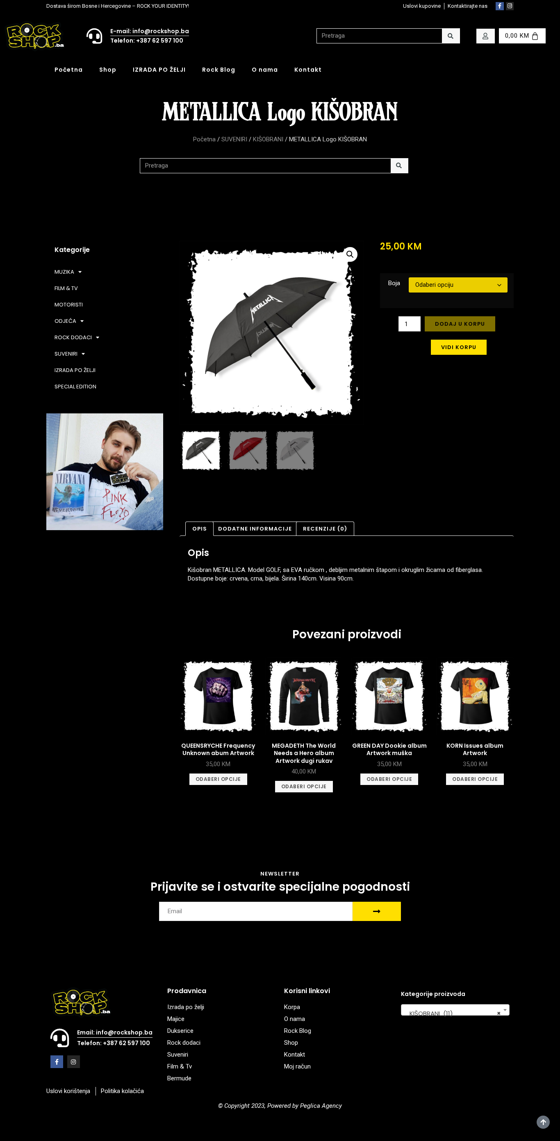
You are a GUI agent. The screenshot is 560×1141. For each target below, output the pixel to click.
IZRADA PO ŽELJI (159, 70)
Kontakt (308, 70)
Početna (69, 70)
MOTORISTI (69, 305)
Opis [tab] (199, 529)
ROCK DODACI (73, 337)
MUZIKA (64, 272)
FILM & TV (66, 288)
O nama (265, 70)
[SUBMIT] (377, 911)
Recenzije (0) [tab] (325, 529)
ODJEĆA (65, 321)
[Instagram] (510, 6)
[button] (350, 254)
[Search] (451, 36)
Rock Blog (218, 70)
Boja (394, 283)
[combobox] (455, 1010)
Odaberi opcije (218, 779)
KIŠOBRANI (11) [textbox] (453, 1013)
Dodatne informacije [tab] (255, 529)
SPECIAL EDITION (75, 386)
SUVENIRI (234, 139)
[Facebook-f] (500, 6)
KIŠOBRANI (268, 139)
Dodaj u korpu (460, 324)
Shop (107, 70)
